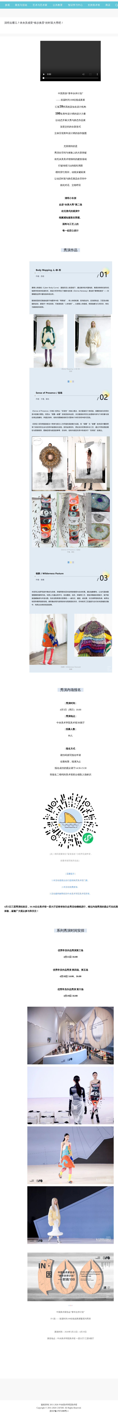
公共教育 (58, 5)
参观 (7, 5)
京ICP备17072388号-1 (59, 1411)
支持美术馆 (94, 5)
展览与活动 (21, 5)
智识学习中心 (75, 5)
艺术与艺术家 (40, 5)
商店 (107, 5)
